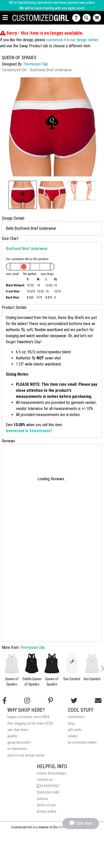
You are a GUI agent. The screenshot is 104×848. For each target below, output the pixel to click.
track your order (48, 792)
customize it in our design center (72, 39)
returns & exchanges (51, 773)
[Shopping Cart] (98, 18)
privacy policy (46, 811)
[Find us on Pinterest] (50, 700)
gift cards (75, 730)
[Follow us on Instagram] (27, 700)
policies (42, 799)
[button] (23, 195)
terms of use (46, 805)
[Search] (88, 18)
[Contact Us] (77, 18)
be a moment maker (82, 742)
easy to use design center (26, 755)
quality (12, 736)
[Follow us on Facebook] (5, 700)
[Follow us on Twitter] (74, 700)
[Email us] (98, 700)
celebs (72, 736)
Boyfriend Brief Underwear (27, 248)
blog (71, 723)
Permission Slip (35, 64)
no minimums (17, 749)
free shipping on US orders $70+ (30, 723)
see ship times (18, 730)
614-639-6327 (49, 786)
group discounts (19, 742)
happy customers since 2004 (28, 717)
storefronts (76, 717)
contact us (45, 779)
